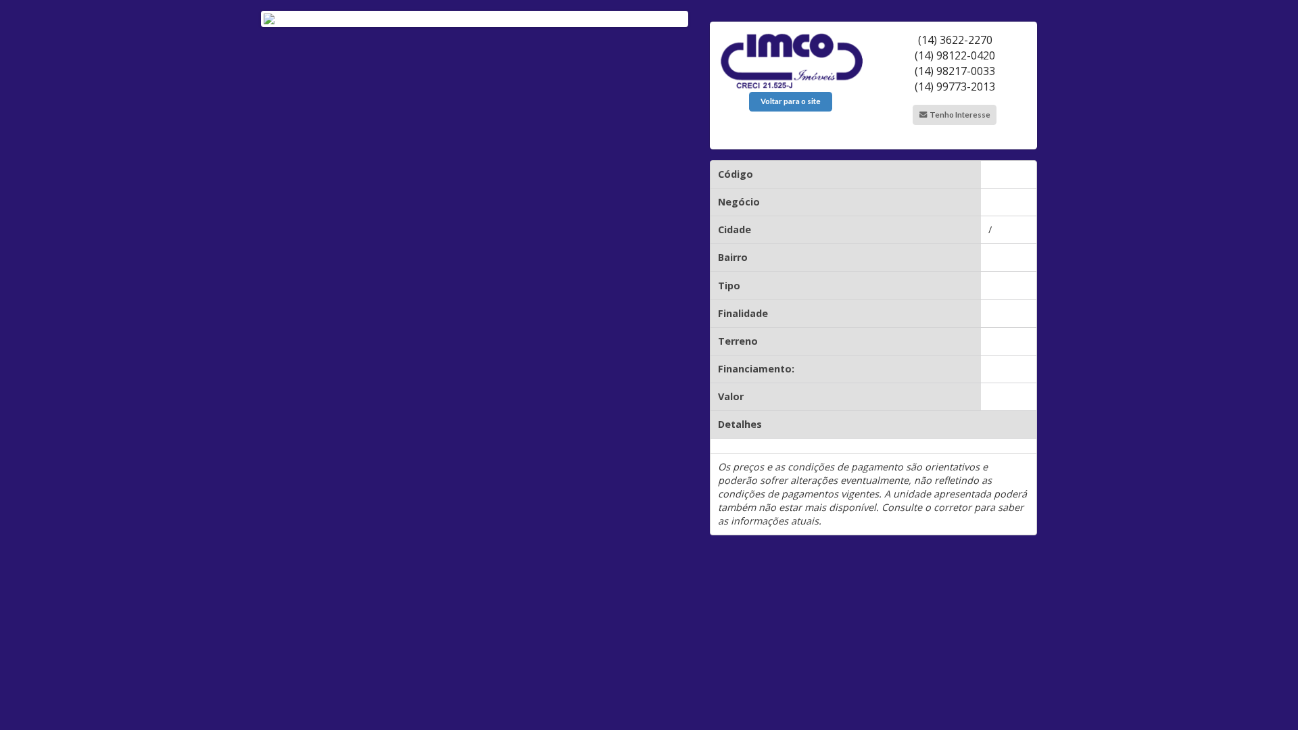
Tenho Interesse (959, 114)
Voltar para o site (791, 101)
